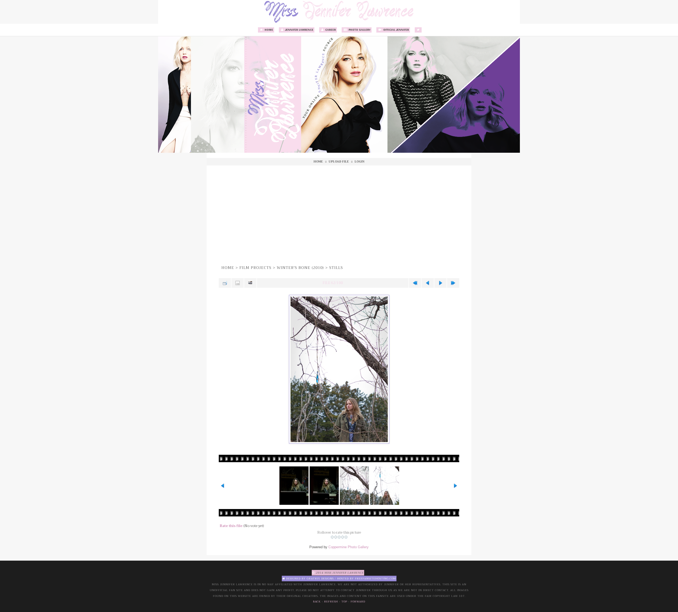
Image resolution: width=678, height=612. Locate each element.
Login (359, 161)
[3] (339, 537)
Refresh (331, 601)
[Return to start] (415, 283)
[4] (342, 537)
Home (268, 30)
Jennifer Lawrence (298, 30)
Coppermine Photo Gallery (348, 547)
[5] (346, 537)
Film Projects (255, 267)
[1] (332, 537)
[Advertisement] (339, 214)
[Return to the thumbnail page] (224, 283)
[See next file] (440, 283)
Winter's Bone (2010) (300, 267)
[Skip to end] (453, 283)
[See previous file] (427, 283)
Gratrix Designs (320, 578)
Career (330, 30)
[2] (335, 537)
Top (344, 601)
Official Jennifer (395, 30)
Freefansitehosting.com (375, 578)
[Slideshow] (250, 283)
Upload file (339, 161)
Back (317, 601)
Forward (358, 601)
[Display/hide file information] (237, 283)
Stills (336, 267)
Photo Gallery (359, 30)
